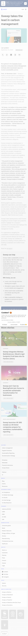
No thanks (4, 324)
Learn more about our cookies (7, 320)
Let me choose (14, 324)
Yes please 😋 (23, 324)
